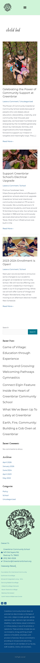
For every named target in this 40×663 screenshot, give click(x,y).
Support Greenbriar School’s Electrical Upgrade (16, 177)
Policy (5, 491)
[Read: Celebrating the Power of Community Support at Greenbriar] (20, 63)
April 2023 (7, 474)
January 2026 (8, 466)
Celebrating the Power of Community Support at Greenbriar (19, 93)
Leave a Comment (10, 101)
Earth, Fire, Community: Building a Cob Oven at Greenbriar (20, 428)
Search (6, 328)
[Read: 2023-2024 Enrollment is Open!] (20, 246)
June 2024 (7, 470)
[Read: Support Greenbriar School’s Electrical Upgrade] (20, 159)
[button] (25, 7)
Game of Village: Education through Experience (16, 352)
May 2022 (7, 478)
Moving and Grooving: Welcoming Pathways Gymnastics (19, 371)
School (23, 186)
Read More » (8, 141)
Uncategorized (26, 101)
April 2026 (7, 462)
